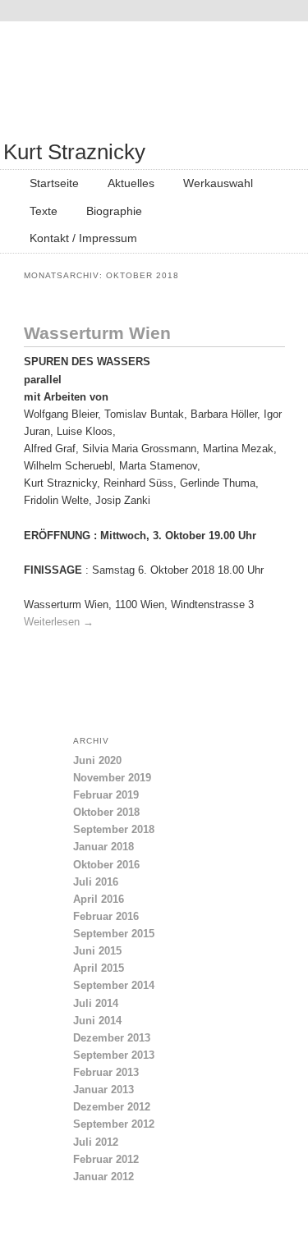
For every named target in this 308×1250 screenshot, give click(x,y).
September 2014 (113, 985)
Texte (43, 210)
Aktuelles (131, 183)
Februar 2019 (106, 795)
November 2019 (112, 778)
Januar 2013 (103, 1089)
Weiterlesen (59, 622)
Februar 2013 (106, 1072)
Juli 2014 (95, 1003)
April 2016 (98, 899)
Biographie (114, 210)
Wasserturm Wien (97, 332)
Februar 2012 (106, 1159)
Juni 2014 (97, 1020)
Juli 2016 (95, 882)
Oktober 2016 (106, 865)
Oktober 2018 (106, 812)
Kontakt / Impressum (83, 238)
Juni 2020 (97, 760)
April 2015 (98, 968)
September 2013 (113, 1055)
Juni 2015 (97, 951)
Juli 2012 (95, 1142)
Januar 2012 (103, 1176)
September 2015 (113, 933)
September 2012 (113, 1124)
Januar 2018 (103, 846)
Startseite (54, 183)
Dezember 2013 (111, 1038)
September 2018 (113, 829)
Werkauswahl (218, 183)
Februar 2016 (106, 916)
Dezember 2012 (111, 1107)
